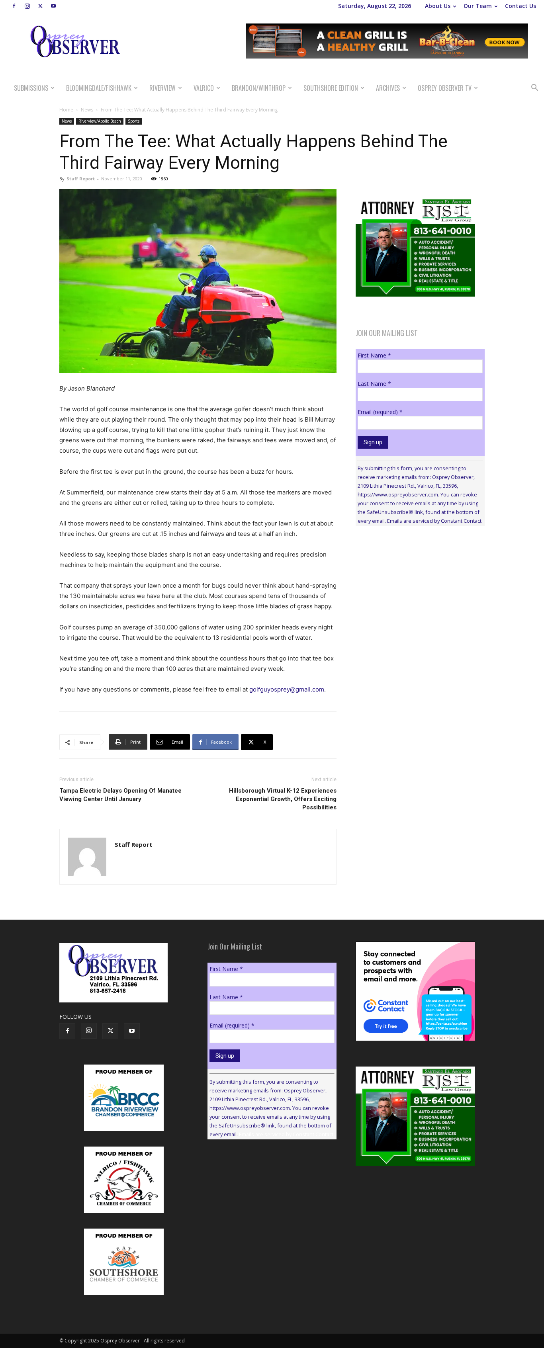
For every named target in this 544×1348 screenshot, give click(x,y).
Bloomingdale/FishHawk (98, 88)
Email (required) (380, 412)
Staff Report (81, 179)
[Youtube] (53, 6)
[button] (534, 88)
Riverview (162, 88)
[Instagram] (27, 6)
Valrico (204, 88)
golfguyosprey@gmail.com (286, 689)
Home (66, 109)
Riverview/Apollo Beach (99, 121)
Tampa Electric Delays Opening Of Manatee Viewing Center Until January (120, 795)
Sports (133, 121)
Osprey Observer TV (445, 88)
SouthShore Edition (330, 88)
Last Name (374, 383)
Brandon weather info (415, 605)
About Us (437, 6)
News (87, 109)
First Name (374, 355)
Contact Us (520, 6)
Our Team (478, 6)
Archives (388, 88)
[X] (40, 6)
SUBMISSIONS (31, 88)
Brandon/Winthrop (259, 88)
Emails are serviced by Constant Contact (434, 520)
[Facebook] (14, 6)
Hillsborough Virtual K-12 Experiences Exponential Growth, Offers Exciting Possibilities (283, 799)
